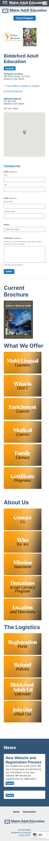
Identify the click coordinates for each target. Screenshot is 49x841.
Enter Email (8, 202)
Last (5, 185)
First (5, 175)
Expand (10, 783)
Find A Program (24, 18)
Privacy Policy (24, 835)
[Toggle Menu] (24, 3)
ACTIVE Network (15, 91)
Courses (9, 68)
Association (29, 811)
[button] (24, 132)
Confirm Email (9, 211)
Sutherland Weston (30, 832)
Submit (9, 271)
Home (16, 811)
